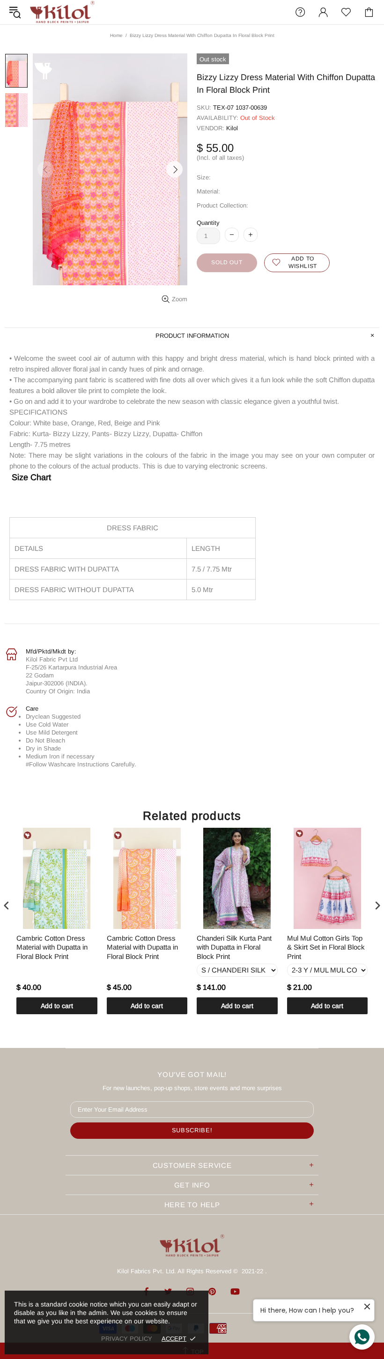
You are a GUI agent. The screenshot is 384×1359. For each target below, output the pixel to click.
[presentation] (6, 905)
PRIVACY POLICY (126, 1338)
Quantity (208, 222)
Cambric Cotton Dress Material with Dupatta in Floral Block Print (52, 947)
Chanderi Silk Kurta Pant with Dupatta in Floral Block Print (234, 947)
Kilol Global (62, 12)
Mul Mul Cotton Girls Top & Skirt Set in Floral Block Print (326, 947)
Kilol (232, 128)
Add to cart (57, 1006)
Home (116, 35)
